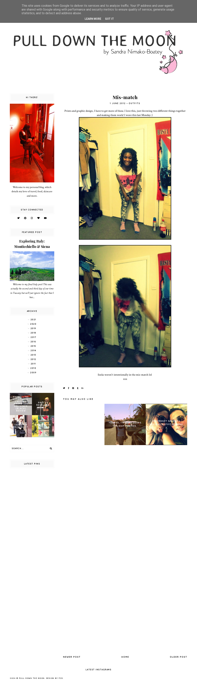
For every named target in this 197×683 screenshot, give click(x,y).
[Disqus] (125, 501)
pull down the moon (32, 678)
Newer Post (72, 657)
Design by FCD (54, 678)
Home (125, 657)
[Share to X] (64, 388)
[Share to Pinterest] (73, 388)
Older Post (178, 657)
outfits (134, 103)
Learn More (93, 18)
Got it (109, 18)
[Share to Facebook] (68, 388)
